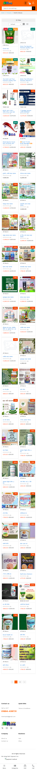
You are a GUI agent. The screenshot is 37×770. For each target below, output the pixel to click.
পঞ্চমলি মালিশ (5, 543)
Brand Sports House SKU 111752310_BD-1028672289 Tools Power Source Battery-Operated (9, 142)
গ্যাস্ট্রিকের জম (23, 513)
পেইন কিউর (5, 513)
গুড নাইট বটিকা (6, 604)
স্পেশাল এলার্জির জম (7, 574)
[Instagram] (11, 728)
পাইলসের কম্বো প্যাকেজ (25, 173)
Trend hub (6, 107)
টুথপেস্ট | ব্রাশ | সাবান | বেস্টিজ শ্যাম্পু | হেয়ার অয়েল (9, 111)
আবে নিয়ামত (5, 450)
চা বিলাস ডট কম (6, 45)
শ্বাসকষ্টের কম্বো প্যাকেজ (25, 266)
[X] (2, 728)
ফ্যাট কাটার (22, 389)
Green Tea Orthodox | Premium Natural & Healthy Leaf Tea (26, 79)
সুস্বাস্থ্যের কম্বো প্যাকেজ (8, 297)
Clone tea (6, 48)
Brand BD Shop (24, 601)
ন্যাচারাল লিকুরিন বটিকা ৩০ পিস (26, 450)
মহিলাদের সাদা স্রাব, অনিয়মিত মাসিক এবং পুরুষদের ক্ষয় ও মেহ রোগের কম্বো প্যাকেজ (9, 328)
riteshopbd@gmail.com (8, 716)
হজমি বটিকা (22, 634)
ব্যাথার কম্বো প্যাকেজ (7, 266)
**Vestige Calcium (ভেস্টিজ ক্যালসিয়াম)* (25, 111)
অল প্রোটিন (22, 665)
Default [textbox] (13, 24)
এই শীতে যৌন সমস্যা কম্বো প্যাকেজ (26, 235)
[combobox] (15, 24)
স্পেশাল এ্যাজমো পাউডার (25, 420)
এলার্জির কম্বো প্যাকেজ (25, 327)
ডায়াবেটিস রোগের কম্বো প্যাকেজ (25, 204)
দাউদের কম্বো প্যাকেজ (25, 297)
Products (9, 12)
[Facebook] (9, 724)
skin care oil (23, 543)
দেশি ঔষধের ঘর (5, 170)
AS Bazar (5, 138)
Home (2, 12)
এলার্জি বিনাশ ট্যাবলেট (24, 604)
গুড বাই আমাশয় (6, 420)
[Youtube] (7, 728)
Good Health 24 (7, 634)
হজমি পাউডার (5, 665)
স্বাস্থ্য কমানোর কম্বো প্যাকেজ (9, 235)
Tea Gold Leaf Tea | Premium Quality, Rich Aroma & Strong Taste (9, 79)
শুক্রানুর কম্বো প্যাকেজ (8, 204)
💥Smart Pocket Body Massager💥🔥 (26, 142)
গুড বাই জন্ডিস (6, 389)
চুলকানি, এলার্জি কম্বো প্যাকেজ (9, 173)
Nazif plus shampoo (26, 574)
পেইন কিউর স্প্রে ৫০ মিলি (25, 481)
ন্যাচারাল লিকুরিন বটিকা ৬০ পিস (8, 482)
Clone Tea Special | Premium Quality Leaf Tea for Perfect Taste (26, 47)
